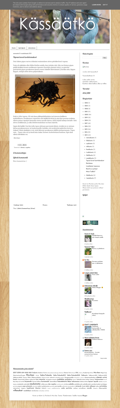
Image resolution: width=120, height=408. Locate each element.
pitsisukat (35, 386)
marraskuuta (90, 138)
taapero (23, 388)
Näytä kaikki (103, 358)
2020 (86, 114)
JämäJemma (31, 48)
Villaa (29, 377)
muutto (105, 381)
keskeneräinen (99, 379)
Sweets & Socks (89, 234)
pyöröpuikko (58, 386)
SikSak (37, 375)
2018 (86, 120)
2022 (86, 109)
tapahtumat (30, 388)
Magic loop (103, 372)
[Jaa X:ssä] (22, 145)
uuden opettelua (66, 388)
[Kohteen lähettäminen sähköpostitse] (19, 145)
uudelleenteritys (56, 388)
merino (101, 381)
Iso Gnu (86, 260)
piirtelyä (15, 386)
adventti (52, 377)
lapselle (96, 381)
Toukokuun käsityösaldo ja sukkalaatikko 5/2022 (98, 328)
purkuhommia (45, 386)
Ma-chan (97, 373)
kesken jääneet (90, 379)
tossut (49, 388)
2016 (86, 126)
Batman (61, 372)
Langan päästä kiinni (91, 273)
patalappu (104, 384)
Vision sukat (95, 274)
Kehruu (81, 372)
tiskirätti (44, 388)
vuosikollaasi (27, 390)
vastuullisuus (82, 388)
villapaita (95, 388)
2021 (86, 111)
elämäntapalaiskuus (90, 377)
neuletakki (26, 384)
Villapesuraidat (45, 377)
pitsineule (29, 386)
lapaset (90, 381)
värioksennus (35, 390)
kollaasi (39, 381)
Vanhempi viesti (71, 205)
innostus (42, 379)
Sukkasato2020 (17, 377)
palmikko (71, 384)
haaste (15, 379)
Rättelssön (89, 163)
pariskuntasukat (95, 384)
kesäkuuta (89, 149)
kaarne (74, 379)
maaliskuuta (90, 158)
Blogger (84, 395)
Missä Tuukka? (90, 171)
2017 (86, 123)
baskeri (62, 377)
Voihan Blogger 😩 (97, 287)
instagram (49, 379)
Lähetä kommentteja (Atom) (26, 208)
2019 (86, 117)
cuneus (82, 377)
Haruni (73, 372)
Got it (105, 5)
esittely (104, 377)
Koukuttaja (86, 372)
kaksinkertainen (81, 379)
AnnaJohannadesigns (53, 372)
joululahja (60, 379)
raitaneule (78, 386)
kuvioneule (45, 381)
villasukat (18, 390)
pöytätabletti (71, 386)
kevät (105, 379)
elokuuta (89, 146)
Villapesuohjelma (36, 377)
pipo (24, 386)
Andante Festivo (42, 372)
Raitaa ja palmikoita (98, 248)
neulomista (35, 384)
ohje (49, 384)
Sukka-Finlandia (46, 375)
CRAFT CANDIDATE (91, 325)
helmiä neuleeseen (30, 379)
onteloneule (60, 384)
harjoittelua (21, 379)
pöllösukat (65, 386)
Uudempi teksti (18, 205)
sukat (87, 386)
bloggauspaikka (69, 377)
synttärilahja (103, 386)
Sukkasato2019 (102, 375)
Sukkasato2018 (93, 375)
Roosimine (95, 300)
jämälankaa (68, 379)
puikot (39, 386)
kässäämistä (62, 381)
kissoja (34, 381)
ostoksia (65, 384)
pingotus (20, 386)
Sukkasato (84, 375)
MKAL (91, 372)
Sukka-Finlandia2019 (59, 375)
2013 (86, 135)
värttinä (47, 390)
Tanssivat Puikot (89, 247)
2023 (86, 106)
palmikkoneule (78, 384)
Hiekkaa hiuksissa (97, 339)
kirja (14, 381)
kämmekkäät (53, 381)
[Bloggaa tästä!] (20, 145)
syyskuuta (89, 143)
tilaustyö (37, 388)
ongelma (27, 147)
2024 (86, 103)
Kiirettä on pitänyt (92, 169)
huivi (37, 379)
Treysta (25, 377)
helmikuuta (89, 175)
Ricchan (30, 375)
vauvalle (89, 388)
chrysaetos (77, 377)
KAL (77, 372)
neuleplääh (20, 384)
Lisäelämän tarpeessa (93, 166)
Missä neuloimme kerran (91, 338)
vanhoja (75, 388)
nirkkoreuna (44, 384)
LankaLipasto (21, 48)
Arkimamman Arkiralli (90, 286)
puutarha (52, 386)
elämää (22, 147)
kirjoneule (28, 381)
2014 (86, 132)
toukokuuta (90, 152)
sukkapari (92, 386)
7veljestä (35, 372)
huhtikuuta (89, 155)
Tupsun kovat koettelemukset (95, 160)
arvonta (57, 377)
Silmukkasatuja (89, 299)
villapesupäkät (103, 388)
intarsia (54, 379)
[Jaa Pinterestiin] (26, 145)
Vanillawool (87, 312)
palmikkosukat (87, 384)
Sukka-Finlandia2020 (73, 375)
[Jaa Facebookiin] (24, 145)
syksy (97, 386)
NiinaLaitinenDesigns (19, 375)
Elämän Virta (67, 372)
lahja (69, 381)
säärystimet (16, 388)
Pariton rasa (88, 351)
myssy (15, 384)
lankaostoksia (84, 381)
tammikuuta (90, 178)
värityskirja (41, 390)
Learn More (96, 5)
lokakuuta (89, 140)
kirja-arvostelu (20, 381)
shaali (83, 386)
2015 (86, 129)
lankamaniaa (76, 381)
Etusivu (14, 48)
